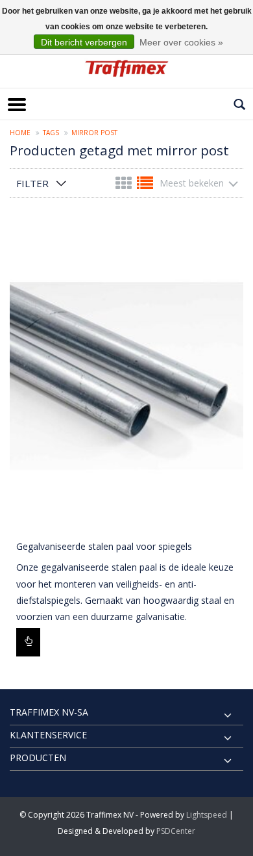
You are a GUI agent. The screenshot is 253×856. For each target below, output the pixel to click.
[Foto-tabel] (124, 185)
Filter (32, 183)
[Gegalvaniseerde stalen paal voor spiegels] (126, 376)
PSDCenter (175, 831)
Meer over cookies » (181, 42)
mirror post (94, 132)
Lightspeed (206, 814)
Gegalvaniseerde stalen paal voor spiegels (104, 546)
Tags (51, 132)
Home (20, 132)
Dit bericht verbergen (84, 42)
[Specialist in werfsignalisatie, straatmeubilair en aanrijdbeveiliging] (126, 68)
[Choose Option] (28, 642)
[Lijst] (145, 185)
